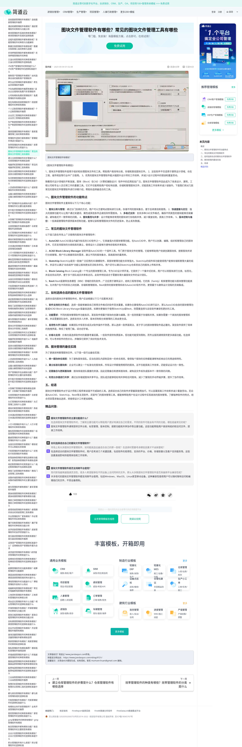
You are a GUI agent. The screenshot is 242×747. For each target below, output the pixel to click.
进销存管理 (53, 11)
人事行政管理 (109, 11)
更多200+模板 (127, 11)
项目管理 (94, 11)
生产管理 (80, 11)
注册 (220, 11)
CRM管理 (67, 11)
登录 (214, 11)
